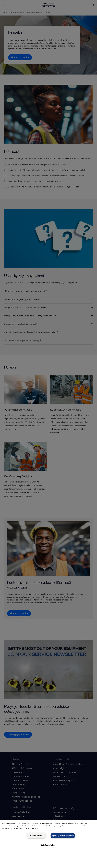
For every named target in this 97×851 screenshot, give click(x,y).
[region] (48, 835)
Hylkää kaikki (36, 835)
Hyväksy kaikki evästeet (63, 835)
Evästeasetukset (48, 845)
